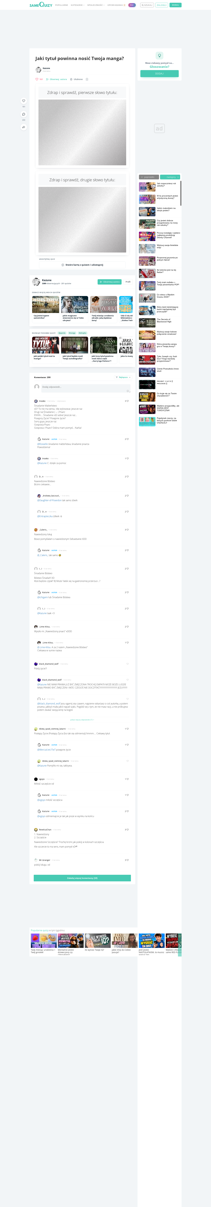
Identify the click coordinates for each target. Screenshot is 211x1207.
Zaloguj (162, 5)
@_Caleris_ (42, 555)
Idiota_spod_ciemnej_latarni (52, 728)
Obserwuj (58, 79)
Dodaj (175, 5)
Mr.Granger (44, 860)
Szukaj (148, 5)
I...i (40, 568)
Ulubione (78, 79)
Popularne (61, 5)
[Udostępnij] (23, 127)
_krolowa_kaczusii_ (51, 495)
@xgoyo (41, 800)
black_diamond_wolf (48, 663)
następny (171, 177)
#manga (72, 333)
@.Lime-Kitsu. (44, 647)
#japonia (62, 333)
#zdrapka (82, 333)
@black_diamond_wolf (48, 703)
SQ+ (132, 5)
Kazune (46, 68)
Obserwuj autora (111, 282)
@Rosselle (42, 444)
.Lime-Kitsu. (44, 626)
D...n (41, 476)
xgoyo (41, 779)
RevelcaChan (45, 829)
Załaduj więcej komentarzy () (82, 878)
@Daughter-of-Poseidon (49, 500)
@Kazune (42, 463)
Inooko (42, 401)
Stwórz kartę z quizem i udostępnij (84, 264)
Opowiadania (116, 5)
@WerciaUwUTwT (46, 749)
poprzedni (149, 177)
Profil (128, 282)
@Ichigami (42, 597)
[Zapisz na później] (87, 79)
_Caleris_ (43, 529)
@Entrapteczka (45, 516)
